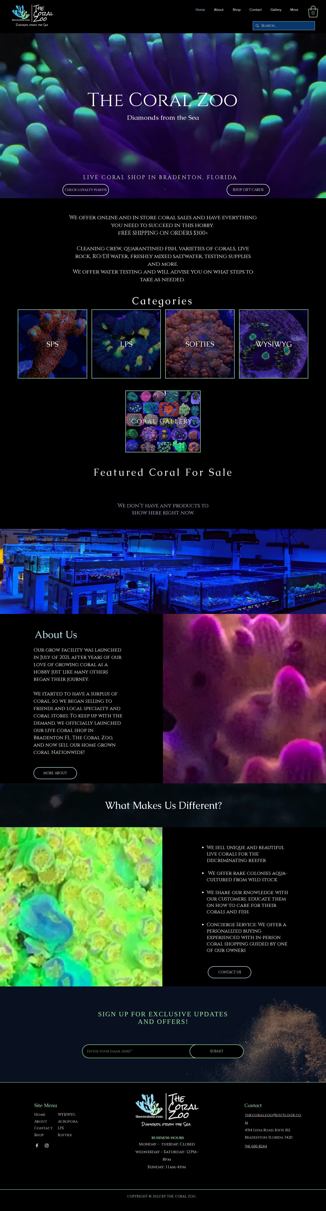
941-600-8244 (256, 1146)
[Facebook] (36, 1145)
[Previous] (24, 115)
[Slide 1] (161, 189)
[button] (235, 9)
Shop (39, 1135)
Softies (65, 1135)
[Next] (301, 115)
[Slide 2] (165, 189)
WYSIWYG (66, 1114)
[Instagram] (46, 1145)
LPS (61, 1128)
